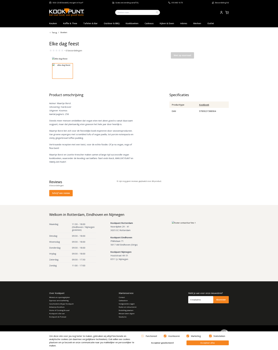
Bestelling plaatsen (126, 310)
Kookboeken (132, 23)
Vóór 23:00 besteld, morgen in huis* (68, 2)
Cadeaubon (123, 300)
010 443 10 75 (177, 2)
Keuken (53, 23)
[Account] (221, 12)
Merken (197, 23)
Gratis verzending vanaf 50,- (127, 2)
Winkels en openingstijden (59, 297)
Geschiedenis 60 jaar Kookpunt (61, 304)
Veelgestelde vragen (127, 304)
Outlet (210, 23)
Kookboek (204, 104)
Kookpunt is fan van (57, 313)
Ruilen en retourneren (128, 307)
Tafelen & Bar (90, 23)
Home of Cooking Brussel (59, 310)
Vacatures (122, 317)
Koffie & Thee (70, 23)
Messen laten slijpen (127, 313)
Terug (54, 32)
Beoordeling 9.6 (222, 2)
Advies (183, 23)
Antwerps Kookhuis (56, 307)
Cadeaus (149, 23)
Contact (122, 297)
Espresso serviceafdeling (58, 300)
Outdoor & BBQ (112, 23)
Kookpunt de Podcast (57, 317)
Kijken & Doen (167, 23)
